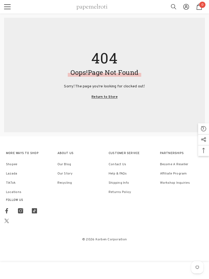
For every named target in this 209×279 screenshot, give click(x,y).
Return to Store (104, 97)
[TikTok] (34, 211)
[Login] (186, 6)
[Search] (173, 7)
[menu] (7, 7)
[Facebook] (6, 211)
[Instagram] (20, 211)
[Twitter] (6, 221)
